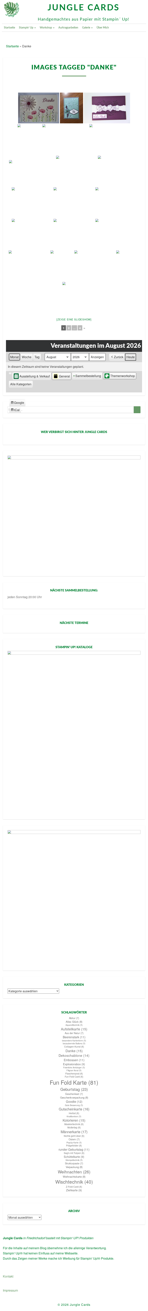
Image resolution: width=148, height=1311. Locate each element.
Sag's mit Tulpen (74, 1153)
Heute (130, 357)
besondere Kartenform (74, 1040)
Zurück (118, 357)
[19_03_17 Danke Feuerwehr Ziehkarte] (74, 202)
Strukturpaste (74, 1163)
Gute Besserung (74, 1105)
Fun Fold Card (74, 1076)
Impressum (10, 1290)
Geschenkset (74, 1094)
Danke (74, 1050)
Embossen (74, 1060)
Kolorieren (74, 1120)
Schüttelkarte (74, 1157)
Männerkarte (74, 1131)
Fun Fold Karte (74, 1082)
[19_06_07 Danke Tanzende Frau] (62, 265)
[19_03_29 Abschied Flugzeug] (32, 234)
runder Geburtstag (74, 1149)
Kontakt (8, 1276)
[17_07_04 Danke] (38, 108)
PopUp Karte (74, 1142)
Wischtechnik (74, 1181)
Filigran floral (74, 1070)
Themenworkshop (122, 376)
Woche (26, 357)
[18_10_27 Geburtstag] (65, 139)
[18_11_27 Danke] (109, 139)
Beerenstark (74, 1037)
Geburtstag (74, 1089)
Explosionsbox (74, 1064)
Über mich (103, 27)
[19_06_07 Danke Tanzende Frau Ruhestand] (94, 265)
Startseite (9, 27)
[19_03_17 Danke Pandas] (76, 171)
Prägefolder (74, 1145)
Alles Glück (74, 1021)
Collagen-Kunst (74, 1046)
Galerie (86, 27)
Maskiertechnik (74, 1124)
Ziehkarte (74, 1190)
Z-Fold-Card (74, 1186)
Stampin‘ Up (26, 27)
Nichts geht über (74, 1135)
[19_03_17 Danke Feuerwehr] (32, 202)
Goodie (74, 1101)
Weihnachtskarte (74, 1176)
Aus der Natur (74, 1033)
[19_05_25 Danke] (29, 265)
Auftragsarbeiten (68, 27)
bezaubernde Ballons (74, 1043)
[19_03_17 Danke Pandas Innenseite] (118, 171)
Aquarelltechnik (74, 1024)
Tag (37, 357)
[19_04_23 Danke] (74, 234)
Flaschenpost (74, 1073)
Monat (14, 357)
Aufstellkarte (74, 1029)
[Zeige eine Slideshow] (74, 319)
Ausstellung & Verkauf (34, 376)
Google (17, 403)
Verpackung (74, 1167)
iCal (15, 410)
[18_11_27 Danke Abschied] (32, 171)
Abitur (74, 1018)
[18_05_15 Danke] (71, 108)
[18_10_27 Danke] (30, 139)
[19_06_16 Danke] (127, 265)
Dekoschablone (74, 1055)
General (64, 376)
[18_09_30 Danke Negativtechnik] (107, 108)
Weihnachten (74, 1172)
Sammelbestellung (88, 376)
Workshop (46, 27)
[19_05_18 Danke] (115, 234)
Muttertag (74, 1127)
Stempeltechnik (74, 1160)
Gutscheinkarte (74, 1109)
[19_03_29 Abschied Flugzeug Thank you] (115, 202)
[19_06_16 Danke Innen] (74, 297)
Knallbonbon (74, 1116)
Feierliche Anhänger (74, 1067)
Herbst (74, 1113)
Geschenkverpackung (74, 1097)
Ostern (74, 1139)
